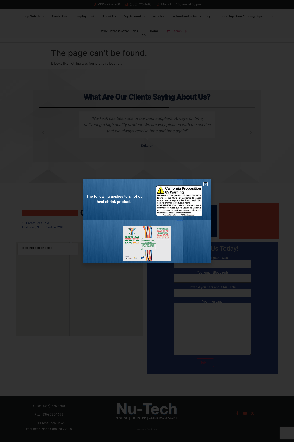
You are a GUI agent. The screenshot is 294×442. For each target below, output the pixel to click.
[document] (147, 221)
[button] (205, 184)
